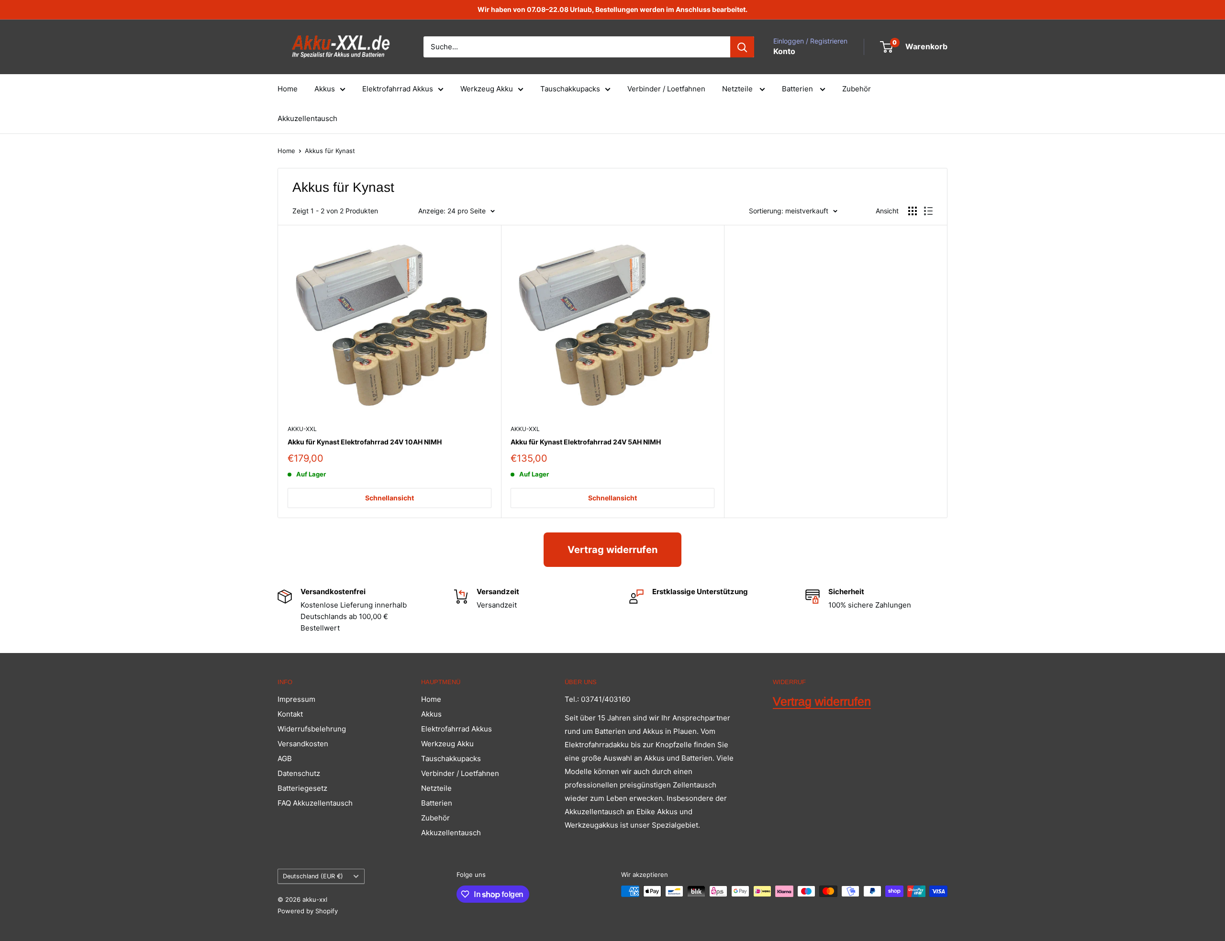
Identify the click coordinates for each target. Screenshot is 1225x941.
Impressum (296, 699)
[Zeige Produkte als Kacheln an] (912, 211)
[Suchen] (742, 46)
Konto (784, 51)
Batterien (798, 88)
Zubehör (856, 88)
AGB (285, 758)
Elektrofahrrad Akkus (397, 88)
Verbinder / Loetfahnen (666, 88)
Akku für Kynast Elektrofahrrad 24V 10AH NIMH (365, 442)
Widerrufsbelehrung (312, 728)
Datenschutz (299, 773)
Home (288, 88)
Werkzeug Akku (486, 88)
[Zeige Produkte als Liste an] (928, 211)
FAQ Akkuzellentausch (315, 803)
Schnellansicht (389, 498)
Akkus (324, 88)
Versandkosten (303, 743)
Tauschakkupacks (570, 88)
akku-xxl (302, 428)
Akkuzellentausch (307, 118)
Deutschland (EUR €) (313, 876)
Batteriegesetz (302, 788)
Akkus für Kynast (330, 151)
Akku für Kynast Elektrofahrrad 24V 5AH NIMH (586, 442)
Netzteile (738, 88)
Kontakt (290, 714)
